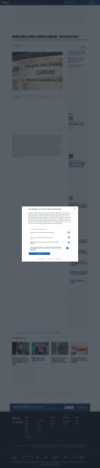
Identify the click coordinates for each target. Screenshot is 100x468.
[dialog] (50, 234)
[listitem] (50, 229)
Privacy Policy (58, 258)
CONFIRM (39, 253)
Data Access (50, 258)
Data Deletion (42, 258)
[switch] (68, 232)
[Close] (75, 209)
